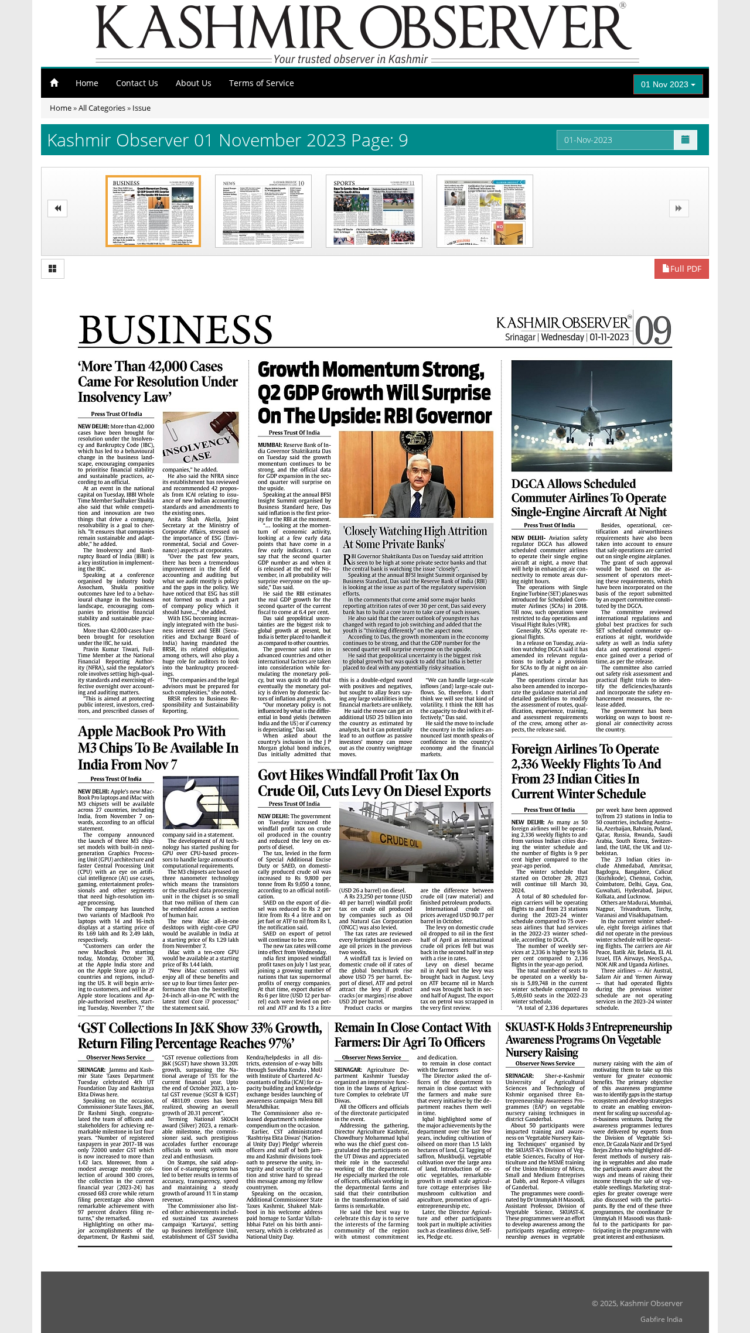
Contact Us (137, 82)
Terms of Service (261, 82)
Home (87, 82)
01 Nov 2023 (666, 84)
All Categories (102, 107)
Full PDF (685, 268)
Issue (141, 107)
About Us (194, 82)
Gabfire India (661, 1319)
